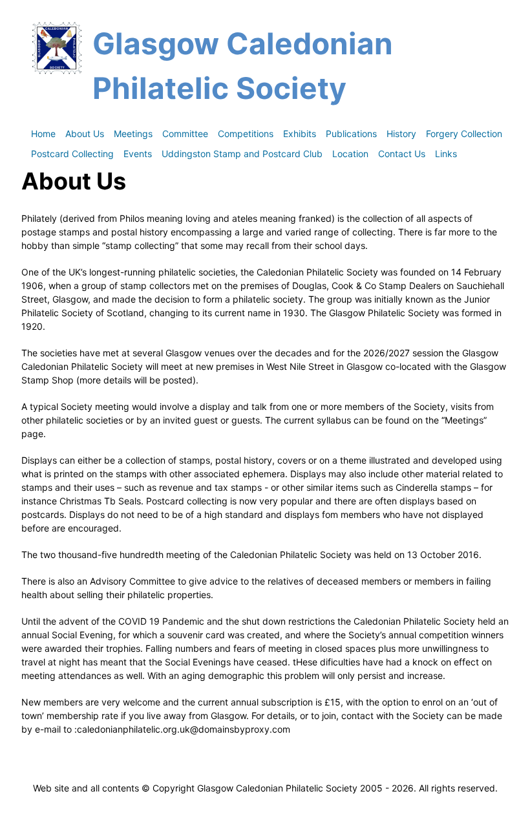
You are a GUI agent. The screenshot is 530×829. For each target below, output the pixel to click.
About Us (84, 133)
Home (43, 133)
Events (137, 153)
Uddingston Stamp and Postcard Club (242, 153)
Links (446, 153)
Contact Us (401, 153)
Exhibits (299, 133)
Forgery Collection (464, 133)
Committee (185, 133)
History (401, 133)
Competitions (245, 133)
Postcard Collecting (72, 153)
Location (350, 153)
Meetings (133, 133)
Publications (351, 133)
